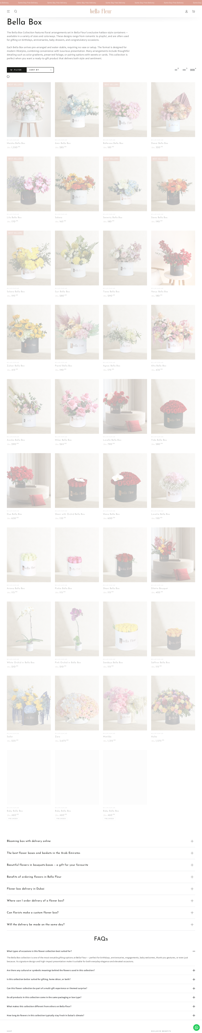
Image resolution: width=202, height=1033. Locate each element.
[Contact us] (196, 1027)
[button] (15, 11)
